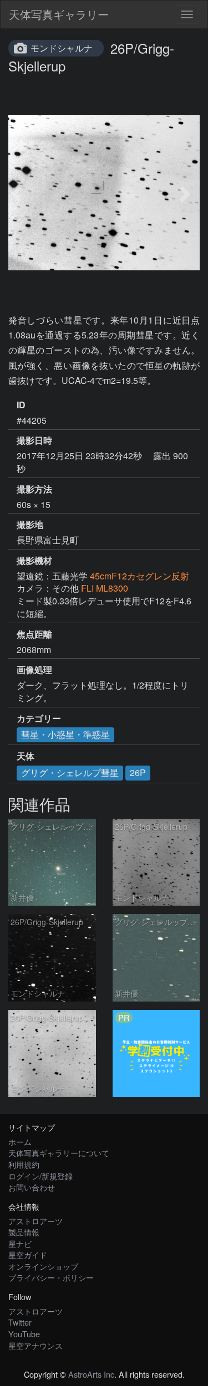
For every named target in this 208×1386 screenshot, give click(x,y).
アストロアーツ (35, 1220)
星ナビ (20, 1243)
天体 (25, 756)
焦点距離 (34, 634)
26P (138, 772)
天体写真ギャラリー (59, 14)
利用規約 (23, 1164)
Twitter (20, 1322)
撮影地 (30, 525)
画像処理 (34, 670)
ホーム (20, 1141)
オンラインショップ (43, 1266)
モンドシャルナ (62, 48)
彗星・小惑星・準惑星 (65, 734)
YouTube (24, 1333)
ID (21, 405)
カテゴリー (39, 718)
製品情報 (23, 1232)
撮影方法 (34, 489)
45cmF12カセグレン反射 (139, 575)
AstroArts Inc (91, 1374)
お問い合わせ (31, 1187)
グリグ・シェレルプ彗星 (70, 772)
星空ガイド (27, 1254)
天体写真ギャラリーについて (58, 1152)
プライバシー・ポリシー (51, 1277)
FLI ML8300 (104, 588)
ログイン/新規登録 (40, 1176)
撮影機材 (34, 561)
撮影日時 (34, 440)
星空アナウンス (35, 1345)
